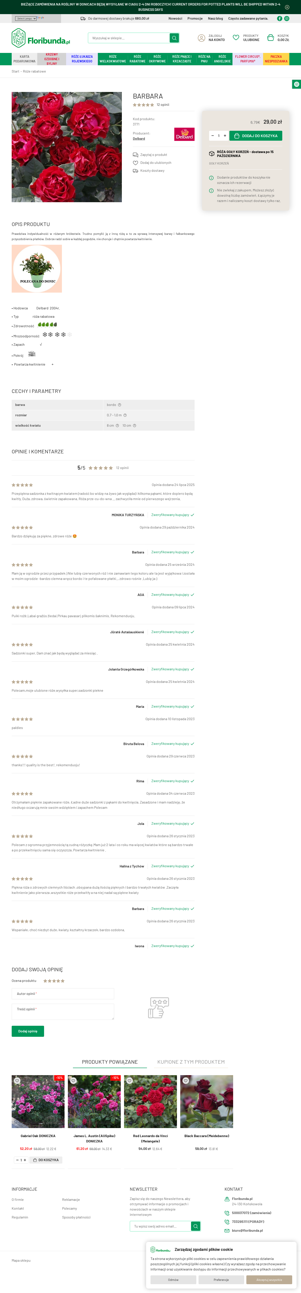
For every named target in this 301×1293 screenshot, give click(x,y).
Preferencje (221, 1280)
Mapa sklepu (21, 1260)
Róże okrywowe (157, 59)
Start (15, 71)
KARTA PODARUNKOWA (24, 59)
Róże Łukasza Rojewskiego (82, 59)
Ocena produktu (24, 981)
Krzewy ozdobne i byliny (51, 59)
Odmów (173, 1280)
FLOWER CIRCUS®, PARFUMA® (247, 59)
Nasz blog (215, 18)
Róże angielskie (222, 59)
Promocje (195, 18)
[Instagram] (286, 18)
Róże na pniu (204, 59)
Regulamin (20, 1217)
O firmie (18, 1199)
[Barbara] (67, 147)
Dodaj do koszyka (260, 136)
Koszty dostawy (152, 170)
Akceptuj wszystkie (269, 1280)
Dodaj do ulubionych (155, 162)
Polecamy (69, 1208)
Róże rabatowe (137, 59)
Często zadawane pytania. (248, 18)
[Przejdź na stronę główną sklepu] (41, 38)
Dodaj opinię (27, 1031)
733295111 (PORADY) (248, 1222)
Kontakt (18, 1208)
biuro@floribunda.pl (247, 1230)
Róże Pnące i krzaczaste (181, 59)
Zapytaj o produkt (153, 155)
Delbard (139, 138)
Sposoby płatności (76, 1217)
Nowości (175, 18)
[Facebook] (279, 18)
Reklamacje (71, 1199)
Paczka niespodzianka (276, 59)
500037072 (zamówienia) (251, 1213)
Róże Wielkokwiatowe (113, 59)
